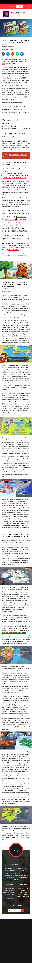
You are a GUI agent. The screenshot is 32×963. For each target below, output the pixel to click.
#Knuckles (21, 216)
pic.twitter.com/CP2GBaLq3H (16, 231)
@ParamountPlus (10, 225)
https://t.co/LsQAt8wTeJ (13, 228)
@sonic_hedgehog (11, 126)
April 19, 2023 (8, 136)
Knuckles (4, 185)
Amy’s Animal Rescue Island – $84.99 (13, 173)
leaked (3, 63)
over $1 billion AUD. (13, 249)
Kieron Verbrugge (5, 49)
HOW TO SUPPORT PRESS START (16, 1)
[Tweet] (8, 54)
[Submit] (12, 54)
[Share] (3, 54)
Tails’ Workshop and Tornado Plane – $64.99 (15, 175)
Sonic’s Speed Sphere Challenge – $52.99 (14, 177)
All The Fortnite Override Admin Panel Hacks (17, 13)
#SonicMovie (11, 219)
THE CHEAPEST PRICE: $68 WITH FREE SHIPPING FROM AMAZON (15, 535)
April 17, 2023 (23, 238)
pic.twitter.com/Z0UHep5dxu (16, 129)
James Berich (4, 291)
